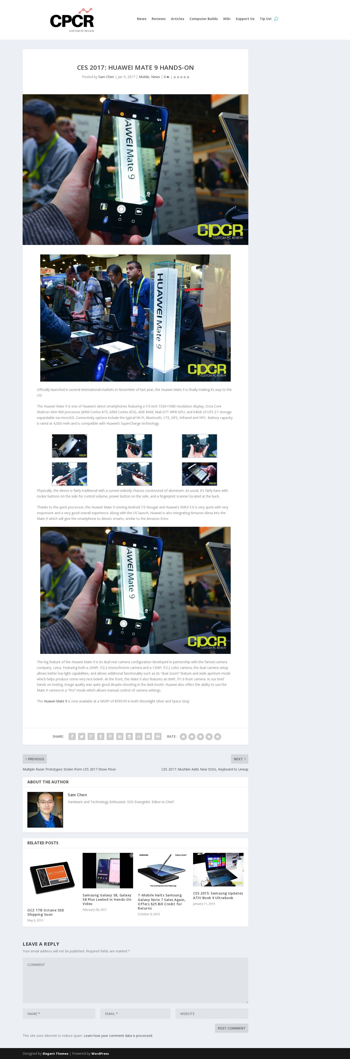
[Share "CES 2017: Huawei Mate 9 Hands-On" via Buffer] (129, 736)
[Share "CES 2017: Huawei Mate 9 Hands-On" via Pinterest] (110, 736)
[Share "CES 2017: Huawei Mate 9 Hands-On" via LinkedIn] (120, 736)
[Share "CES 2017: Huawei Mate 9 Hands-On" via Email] (148, 736)
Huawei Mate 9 (55, 701)
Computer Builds (204, 19)
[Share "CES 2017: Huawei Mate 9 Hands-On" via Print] (158, 736)
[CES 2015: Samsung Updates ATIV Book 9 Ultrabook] (218, 869)
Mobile (144, 77)
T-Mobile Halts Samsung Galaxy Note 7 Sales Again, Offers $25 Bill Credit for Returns (161, 901)
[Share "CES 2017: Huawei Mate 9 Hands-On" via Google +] (91, 736)
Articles (177, 19)
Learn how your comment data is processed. (118, 1035)
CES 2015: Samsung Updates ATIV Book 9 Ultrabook (218, 895)
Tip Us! (265, 19)
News (141, 19)
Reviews (159, 19)
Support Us (245, 19)
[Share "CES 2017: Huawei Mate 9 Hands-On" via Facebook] (72, 736)
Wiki (226, 19)
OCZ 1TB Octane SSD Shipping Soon (45, 912)
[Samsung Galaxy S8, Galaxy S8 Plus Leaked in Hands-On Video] (108, 870)
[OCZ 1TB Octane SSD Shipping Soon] (52, 878)
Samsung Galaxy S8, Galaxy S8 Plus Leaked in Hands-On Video (107, 899)
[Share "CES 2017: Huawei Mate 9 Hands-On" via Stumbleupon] (139, 736)
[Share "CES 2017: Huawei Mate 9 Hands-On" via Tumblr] (100, 736)
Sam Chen (106, 77)
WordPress (100, 1053)
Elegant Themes (55, 1053)
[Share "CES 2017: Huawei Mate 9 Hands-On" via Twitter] (81, 736)
